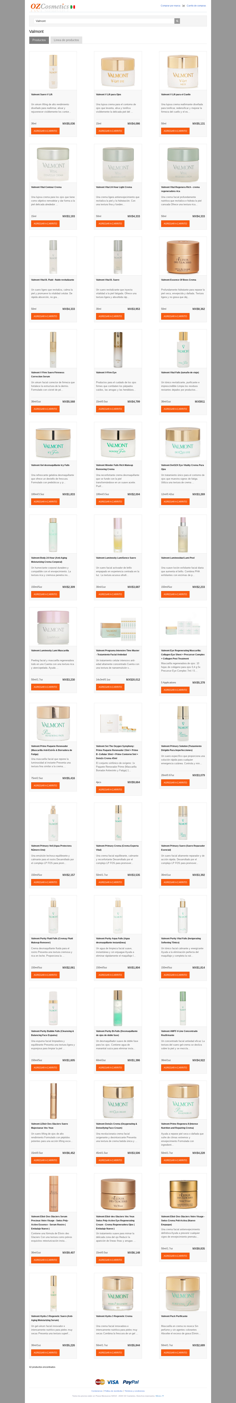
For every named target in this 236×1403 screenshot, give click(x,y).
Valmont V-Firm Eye (106, 372)
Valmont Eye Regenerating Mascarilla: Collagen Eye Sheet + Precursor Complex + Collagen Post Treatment (183, 654)
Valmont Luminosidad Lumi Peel (178, 558)
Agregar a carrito (45, 131)
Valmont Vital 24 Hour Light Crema (114, 187)
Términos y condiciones (135, 1391)
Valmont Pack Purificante (174, 1316)
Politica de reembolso (113, 1391)
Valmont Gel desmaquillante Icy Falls (50, 465)
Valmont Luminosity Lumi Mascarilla (50, 650)
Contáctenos (96, 1391)
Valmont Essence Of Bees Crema (178, 280)
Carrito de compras (196, 5)
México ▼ (160, 1396)
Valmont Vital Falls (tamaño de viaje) (180, 372)
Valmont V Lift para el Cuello (175, 94)
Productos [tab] (39, 40)
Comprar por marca (170, 5)
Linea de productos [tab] (66, 40)
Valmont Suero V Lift (41, 94)
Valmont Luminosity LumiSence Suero (116, 558)
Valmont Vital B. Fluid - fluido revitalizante (52, 280)
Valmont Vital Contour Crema (46, 187)
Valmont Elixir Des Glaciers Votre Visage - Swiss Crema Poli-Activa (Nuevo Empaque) (183, 1220)
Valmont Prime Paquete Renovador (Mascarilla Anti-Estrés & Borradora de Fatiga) (51, 750)
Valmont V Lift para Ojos (108, 94)
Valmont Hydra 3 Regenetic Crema (114, 1316)
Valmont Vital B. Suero (107, 280)
